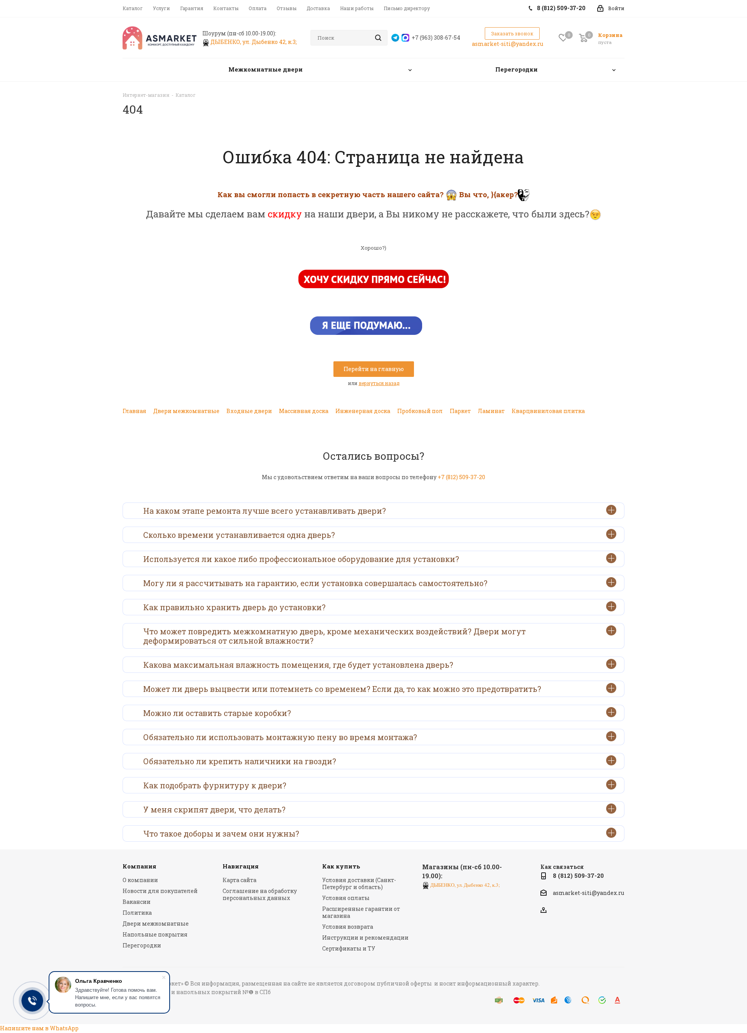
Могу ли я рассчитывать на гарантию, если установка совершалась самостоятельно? (315, 583)
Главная (134, 411)
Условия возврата (347, 926)
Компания (139, 866)
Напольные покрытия (155, 934)
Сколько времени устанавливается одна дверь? (239, 535)
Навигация (241, 866)
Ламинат (491, 411)
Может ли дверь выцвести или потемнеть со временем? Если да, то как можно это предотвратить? (342, 689)
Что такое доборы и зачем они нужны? (221, 833)
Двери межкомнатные (186, 411)
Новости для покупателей (160, 891)
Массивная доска (303, 411)
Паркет (460, 411)
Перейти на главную (374, 369)
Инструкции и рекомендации (365, 937)
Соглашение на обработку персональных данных (260, 894)
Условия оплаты (346, 898)
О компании (140, 880)
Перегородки (142, 945)
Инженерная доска (362, 411)
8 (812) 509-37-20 (578, 875)
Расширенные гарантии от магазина (361, 912)
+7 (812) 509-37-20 (461, 477)
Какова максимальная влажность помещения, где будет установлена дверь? (298, 665)
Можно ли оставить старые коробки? (217, 713)
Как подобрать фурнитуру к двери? (214, 785)
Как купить (341, 866)
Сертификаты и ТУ (348, 948)
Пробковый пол (420, 411)
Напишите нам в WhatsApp (39, 1028)
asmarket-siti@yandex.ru (507, 43)
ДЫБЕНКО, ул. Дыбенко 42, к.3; (254, 42)
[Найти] (378, 38)
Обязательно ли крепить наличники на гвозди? (239, 761)
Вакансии (137, 901)
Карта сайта (239, 880)
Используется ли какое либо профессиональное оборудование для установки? (301, 559)
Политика (137, 912)
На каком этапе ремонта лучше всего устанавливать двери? (264, 511)
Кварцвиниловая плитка (548, 411)
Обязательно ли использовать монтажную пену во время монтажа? (280, 737)
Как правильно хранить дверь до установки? (234, 607)
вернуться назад (379, 383)
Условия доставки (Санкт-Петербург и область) (359, 883)
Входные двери (249, 411)
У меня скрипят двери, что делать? (214, 809)
